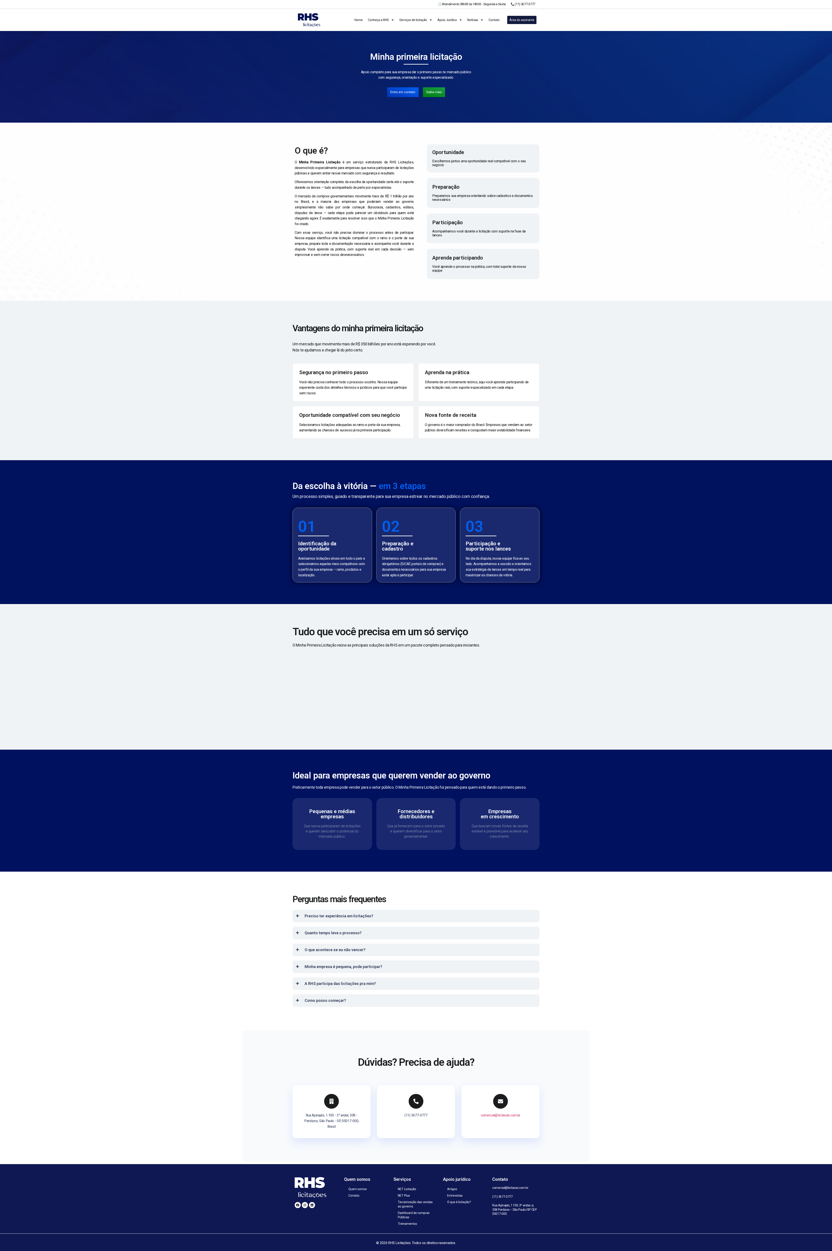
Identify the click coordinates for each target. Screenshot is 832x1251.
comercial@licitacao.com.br (500, 1115)
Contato (494, 20)
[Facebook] (298, 1205)
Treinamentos (407, 1223)
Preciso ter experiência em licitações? (339, 916)
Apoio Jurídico (447, 20)
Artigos (452, 1189)
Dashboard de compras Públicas (414, 1215)
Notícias (472, 20)
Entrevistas (455, 1195)
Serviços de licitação (413, 20)
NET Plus (404, 1195)
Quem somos (357, 1189)
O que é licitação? (459, 1202)
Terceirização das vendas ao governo (415, 1204)
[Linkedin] (312, 1205)
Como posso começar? (325, 1000)
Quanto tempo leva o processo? (333, 933)
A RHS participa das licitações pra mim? (340, 983)
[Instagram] (305, 1205)
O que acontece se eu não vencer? (335, 949)
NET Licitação (407, 1189)
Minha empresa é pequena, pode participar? (343, 966)
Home (358, 20)
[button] (416, 916)
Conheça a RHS (378, 20)
